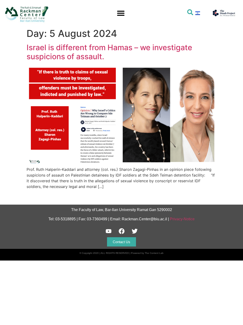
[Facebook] (121, 231)
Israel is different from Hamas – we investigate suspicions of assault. (109, 52)
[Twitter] (134, 231)
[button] (121, 13)
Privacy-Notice (182, 219)
